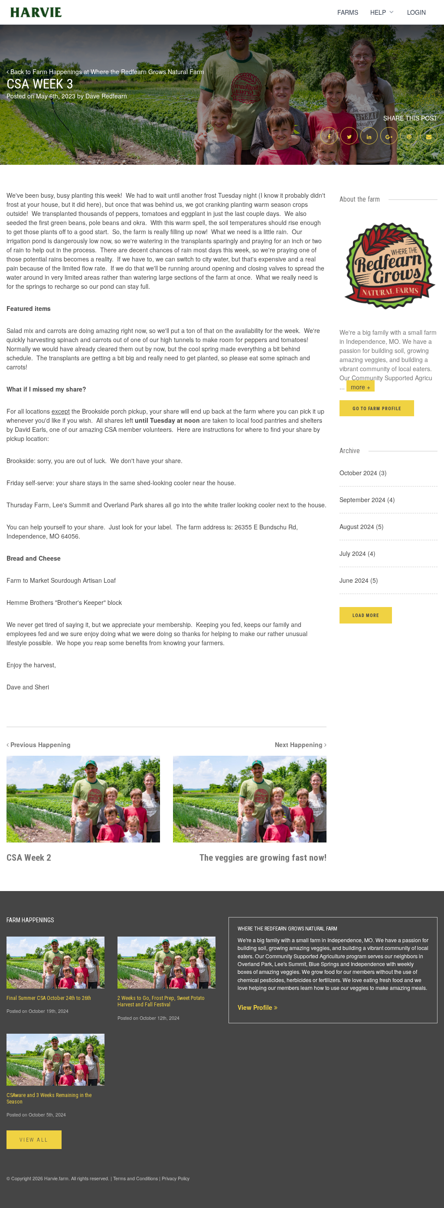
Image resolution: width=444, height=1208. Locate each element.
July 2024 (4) (357, 553)
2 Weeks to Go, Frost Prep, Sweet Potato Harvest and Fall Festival (161, 1001)
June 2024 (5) (359, 580)
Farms (347, 12)
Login (416, 12)
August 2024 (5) (362, 526)
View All (34, 1140)
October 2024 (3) (363, 472)
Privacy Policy (175, 1178)
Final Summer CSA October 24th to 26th (49, 998)
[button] (366, 615)
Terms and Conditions (135, 1178)
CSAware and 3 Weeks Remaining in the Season (49, 1098)
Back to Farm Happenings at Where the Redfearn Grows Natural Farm (106, 71)
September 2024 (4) (367, 499)
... (355, 386)
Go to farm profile (377, 408)
